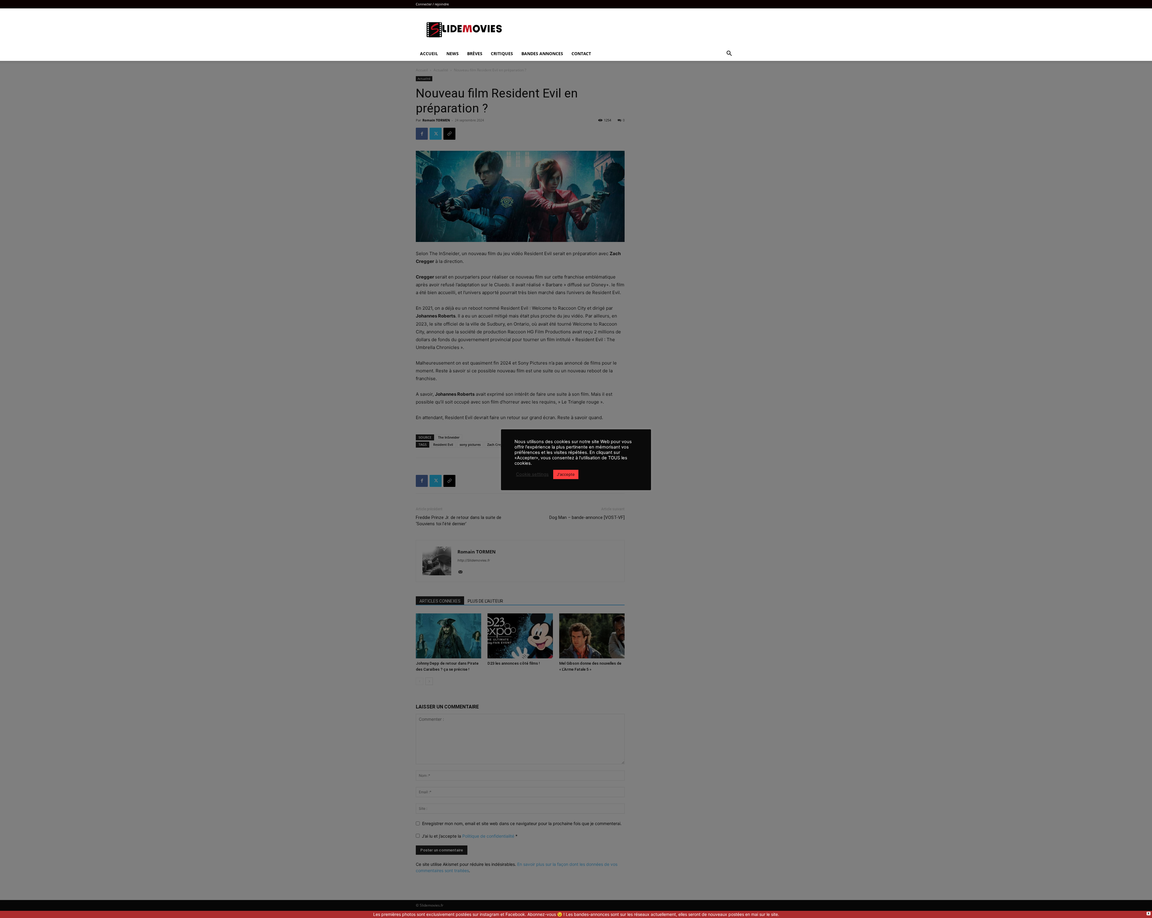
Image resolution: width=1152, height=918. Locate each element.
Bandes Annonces (542, 53)
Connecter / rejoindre (432, 4)
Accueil (429, 53)
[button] (729, 54)
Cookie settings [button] (532, 474)
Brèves (474, 53)
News (452, 53)
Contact (581, 53)
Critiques (502, 53)
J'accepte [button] (566, 474)
